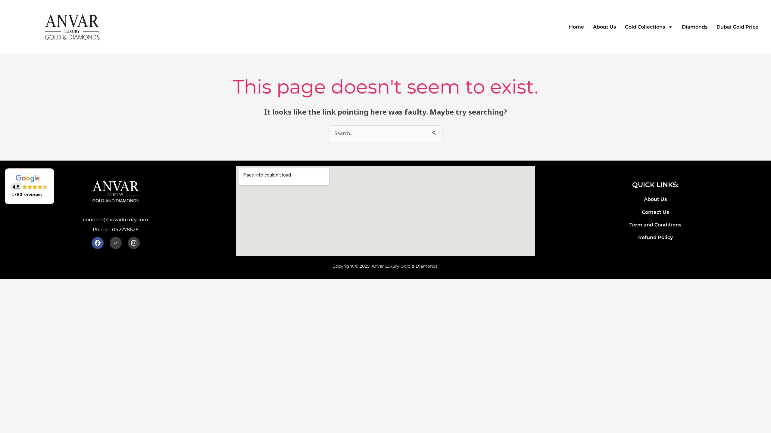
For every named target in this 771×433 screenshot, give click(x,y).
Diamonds (694, 27)
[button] (29, 186)
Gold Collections (645, 27)
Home (576, 27)
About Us (604, 27)
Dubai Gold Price (737, 27)
